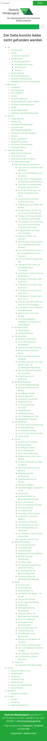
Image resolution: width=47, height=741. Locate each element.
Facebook (38, 725)
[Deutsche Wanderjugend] (23, 11)
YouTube (25, 729)
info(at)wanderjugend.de (29, 721)
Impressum (16, 733)
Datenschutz (30, 733)
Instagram (27, 725)
